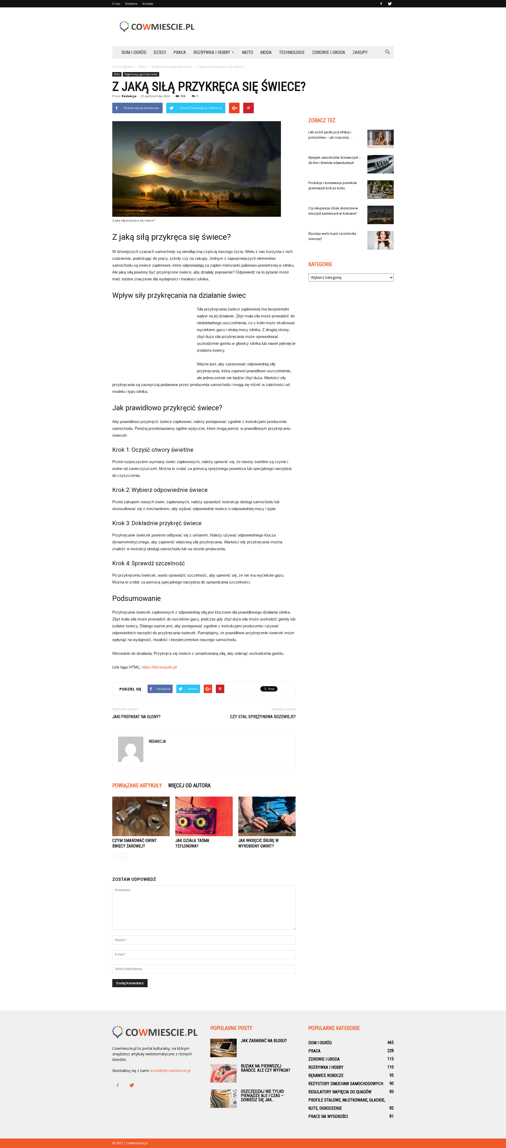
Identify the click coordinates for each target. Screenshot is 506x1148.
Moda (266, 52)
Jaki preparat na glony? (136, 716)
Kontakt (147, 4)
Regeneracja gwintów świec (141, 74)
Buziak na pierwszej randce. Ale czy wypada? (265, 1068)
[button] (387, 52)
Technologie (292, 52)
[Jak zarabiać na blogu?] (223, 1048)
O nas (116, 4)
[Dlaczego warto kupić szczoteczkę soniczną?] (380, 240)
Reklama (131, 4)
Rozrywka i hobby (211, 52)
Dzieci (160, 52)
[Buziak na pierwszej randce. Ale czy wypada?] (223, 1073)
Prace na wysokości (328, 1116)
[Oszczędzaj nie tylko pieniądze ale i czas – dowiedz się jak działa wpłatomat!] (223, 1098)
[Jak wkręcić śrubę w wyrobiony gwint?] (267, 816)
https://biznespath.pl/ (159, 667)
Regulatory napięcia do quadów (339, 1091)
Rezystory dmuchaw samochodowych (345, 1083)
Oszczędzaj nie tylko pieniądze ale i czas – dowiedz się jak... (262, 1095)
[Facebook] (381, 3)
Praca (179, 52)
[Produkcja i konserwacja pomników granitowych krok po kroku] (380, 189)
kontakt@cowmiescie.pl (170, 1070)
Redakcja (129, 96)
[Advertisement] (298, 27)
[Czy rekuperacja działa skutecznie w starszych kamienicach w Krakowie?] (380, 215)
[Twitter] (390, 3)
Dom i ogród (133, 52)
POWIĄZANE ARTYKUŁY (137, 785)
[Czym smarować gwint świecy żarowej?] (141, 816)
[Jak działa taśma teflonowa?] (204, 816)
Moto (247, 52)
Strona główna (123, 66)
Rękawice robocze (325, 1075)
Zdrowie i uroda (328, 52)
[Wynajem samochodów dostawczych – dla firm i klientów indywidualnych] (380, 164)
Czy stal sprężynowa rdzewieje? (263, 716)
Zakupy (360, 52)
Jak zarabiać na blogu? (264, 1040)
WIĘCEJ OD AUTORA (189, 785)
